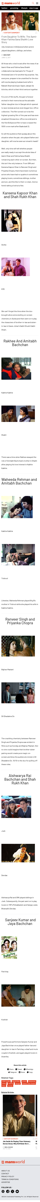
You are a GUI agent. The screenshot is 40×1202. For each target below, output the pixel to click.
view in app (33, 8)
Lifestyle (24, 8)
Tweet (20, 1069)
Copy (31, 1072)
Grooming (14, 8)
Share (11, 1069)
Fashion (4, 8)
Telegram (13, 1072)
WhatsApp (29, 1069)
